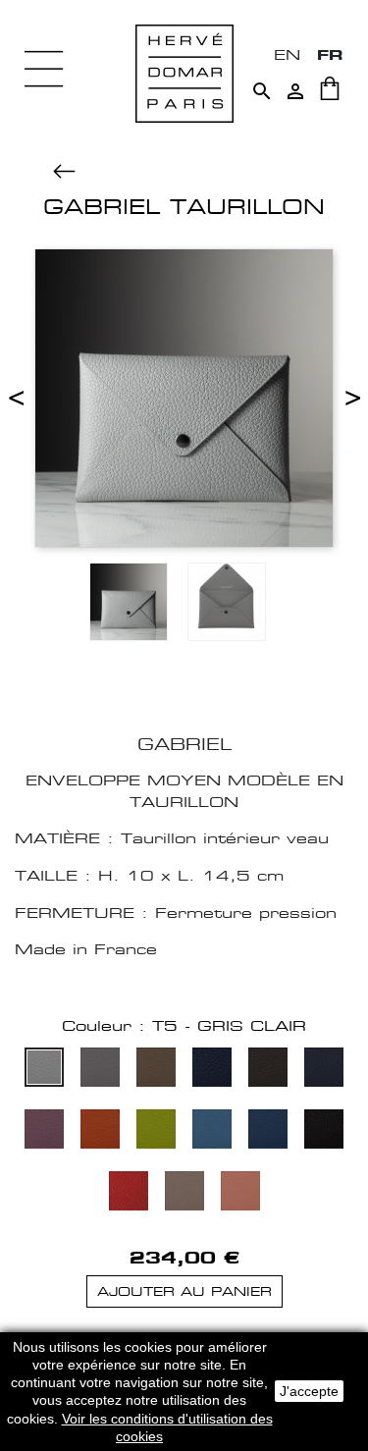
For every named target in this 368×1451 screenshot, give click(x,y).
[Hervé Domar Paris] (184, 72)
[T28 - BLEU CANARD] (267, 1131)
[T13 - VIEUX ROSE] (44, 1131)
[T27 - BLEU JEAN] (212, 1131)
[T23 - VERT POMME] (156, 1131)
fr (330, 54)
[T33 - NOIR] (323, 1131)
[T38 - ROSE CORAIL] (240, 1193)
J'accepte (309, 1391)
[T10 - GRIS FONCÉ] (267, 1070)
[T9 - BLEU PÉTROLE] (212, 1070)
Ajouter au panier (184, 1291)
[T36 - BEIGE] (184, 1193)
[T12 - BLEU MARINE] (323, 1070)
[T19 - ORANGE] (100, 1131)
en (287, 54)
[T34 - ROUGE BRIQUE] (128, 1193)
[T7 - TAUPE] (156, 1070)
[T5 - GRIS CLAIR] (44, 1070)
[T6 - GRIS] (100, 1070)
